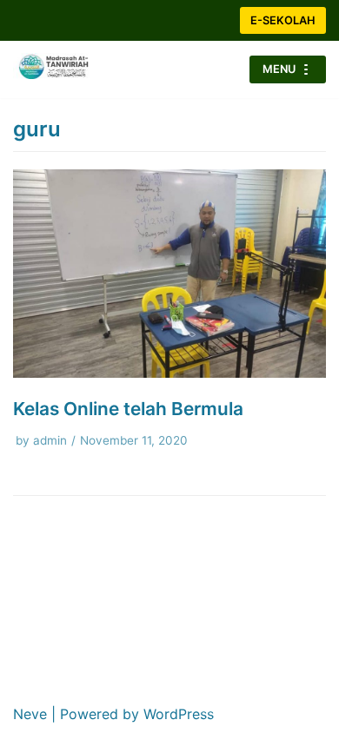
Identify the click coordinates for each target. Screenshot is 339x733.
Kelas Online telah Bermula (128, 408)
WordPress (178, 714)
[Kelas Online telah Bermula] (169, 372)
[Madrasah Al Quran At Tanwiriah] (65, 69)
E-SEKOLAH (283, 20)
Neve (30, 714)
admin (50, 440)
